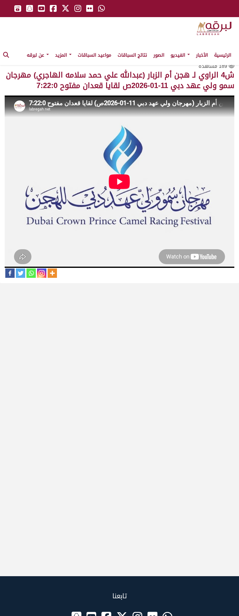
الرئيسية (222, 55)
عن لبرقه (36, 55)
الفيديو (179, 55)
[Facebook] (10, 273)
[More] (52, 273)
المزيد (61, 55)
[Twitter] (20, 273)
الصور (158, 55)
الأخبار (202, 55)
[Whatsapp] (31, 273)
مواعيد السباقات (94, 55)
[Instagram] (41, 273)
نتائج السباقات (132, 55)
